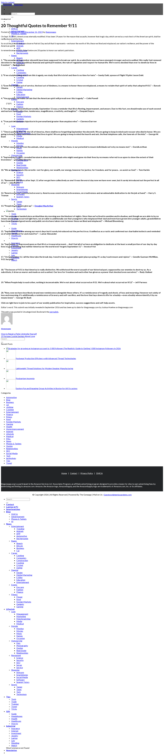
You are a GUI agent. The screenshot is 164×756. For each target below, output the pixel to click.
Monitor (20, 143)
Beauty (19, 58)
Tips (8, 460)
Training (15, 704)
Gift (8, 226)
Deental (14, 570)
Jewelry (14, 250)
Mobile (14, 140)
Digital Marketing (24, 89)
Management (22, 128)
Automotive (11, 397)
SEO (18, 177)
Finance (19, 106)
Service (19, 182)
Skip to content (7, 2)
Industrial (10, 240)
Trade (14, 701)
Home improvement (15, 429)
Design (19, 87)
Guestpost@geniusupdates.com (118, 494)
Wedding (15, 743)
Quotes (19, 162)
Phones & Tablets (19, 33)
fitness (9, 417)
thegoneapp (51, 32)
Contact (73, 473)
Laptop (14, 252)
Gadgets (20, 119)
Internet (9, 431)
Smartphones (22, 189)
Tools (13, 213)
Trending (20, 528)
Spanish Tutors (22, 196)
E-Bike (19, 92)
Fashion (19, 104)
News (8, 441)
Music (19, 633)
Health (9, 426)
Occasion (20, 153)
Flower (19, 597)
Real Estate (21, 165)
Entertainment (17, 41)
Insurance (15, 728)
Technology (21, 209)
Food (18, 114)
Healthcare (16, 235)
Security (20, 175)
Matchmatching (23, 619)
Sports (14, 199)
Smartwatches (13, 509)
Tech (8, 456)
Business (10, 402)
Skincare (20, 187)
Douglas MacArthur (44, 206)
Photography (22, 645)
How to (14, 238)
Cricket (19, 80)
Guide (14, 228)
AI (12, 521)
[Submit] (12, 17)
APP (18, 48)
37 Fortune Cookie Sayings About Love (18, 336)
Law (13, 255)
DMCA (14, 28)
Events (14, 585)
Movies (19, 631)
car (7, 404)
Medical (20, 138)
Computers (21, 72)
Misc (8, 439)
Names (19, 150)
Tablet (19, 201)
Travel (9, 463)
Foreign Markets (23, 116)
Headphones (16, 716)
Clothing (20, 70)
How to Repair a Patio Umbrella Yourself (19, 334)
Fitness (14, 594)
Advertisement (17, 516)
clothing (9, 407)
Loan (13, 126)
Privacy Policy (86, 473)
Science (19, 172)
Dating (19, 82)
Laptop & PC (12, 21)
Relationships (22, 167)
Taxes (19, 204)
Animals (19, 45)
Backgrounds (22, 53)
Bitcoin (19, 546)
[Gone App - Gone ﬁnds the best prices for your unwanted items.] (12, 4)
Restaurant (16, 655)
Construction (22, 560)
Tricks (14, 223)
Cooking (20, 77)
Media (19, 136)
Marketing (21, 616)
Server (19, 665)
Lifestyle (10, 123)
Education (20, 94)
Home (64, 473)
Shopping (15, 184)
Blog (8, 400)
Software (20, 194)
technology (11, 458)
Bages (14, 55)
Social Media (12, 453)
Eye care (20, 101)
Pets (18, 643)
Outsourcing (16, 155)
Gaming (9, 424)
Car (18, 550)
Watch (14, 260)
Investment (16, 248)
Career (14, 67)
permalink (54, 312)
